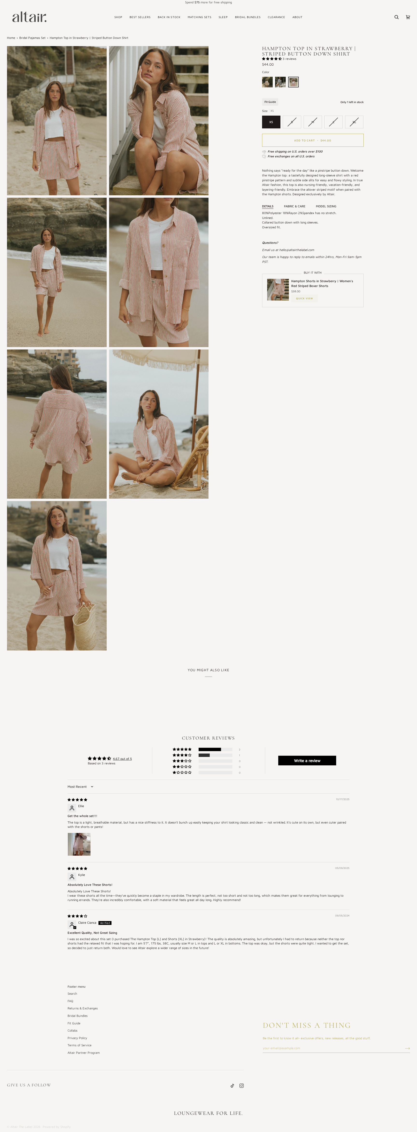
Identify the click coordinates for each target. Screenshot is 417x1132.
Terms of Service (79, 1045)
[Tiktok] (232, 1085)
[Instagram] (241, 1085)
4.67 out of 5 (122, 759)
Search (72, 993)
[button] (118, 17)
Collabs (72, 1030)
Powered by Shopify (57, 1127)
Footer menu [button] (77, 986)
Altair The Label (21, 1127)
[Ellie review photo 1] (79, 844)
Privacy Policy (77, 1038)
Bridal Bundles (78, 1016)
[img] (77, 800)
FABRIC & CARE (294, 206)
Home (11, 38)
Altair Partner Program (84, 1053)
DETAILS (267, 206)
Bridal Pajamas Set (32, 38)
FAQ (70, 1001)
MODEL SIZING (326, 206)
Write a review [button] (307, 760)
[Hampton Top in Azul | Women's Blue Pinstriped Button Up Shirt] (281, 83)
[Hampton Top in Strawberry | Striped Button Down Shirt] (293, 83)
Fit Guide (270, 101)
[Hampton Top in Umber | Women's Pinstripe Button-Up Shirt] (268, 83)
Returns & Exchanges (83, 1008)
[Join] (403, 1048)
